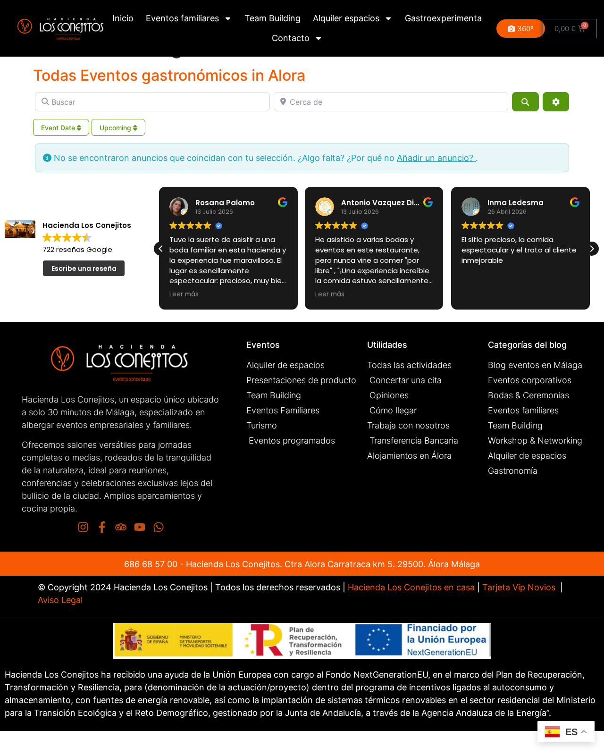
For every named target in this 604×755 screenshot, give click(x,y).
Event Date (59, 128)
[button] (592, 249)
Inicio (123, 18)
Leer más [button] (202, 294)
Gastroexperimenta (443, 18)
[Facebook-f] (102, 527)
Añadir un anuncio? (436, 158)
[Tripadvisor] (120, 527)
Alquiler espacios (346, 18)
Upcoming (116, 128)
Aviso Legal (60, 600)
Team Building (272, 18)
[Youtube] (139, 527)
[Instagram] (83, 527)
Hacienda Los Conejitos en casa (411, 587)
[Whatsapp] (158, 527)
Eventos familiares (182, 18)
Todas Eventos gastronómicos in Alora (169, 75)
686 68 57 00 (150, 564)
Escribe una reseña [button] (84, 268)
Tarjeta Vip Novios (518, 587)
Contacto (291, 38)
